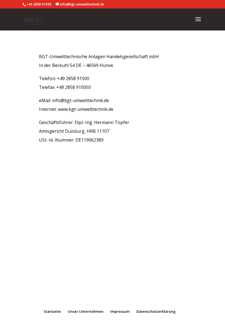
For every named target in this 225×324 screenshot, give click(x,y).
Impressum (120, 311)
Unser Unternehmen (85, 311)
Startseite (52, 311)
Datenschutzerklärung (156, 311)
